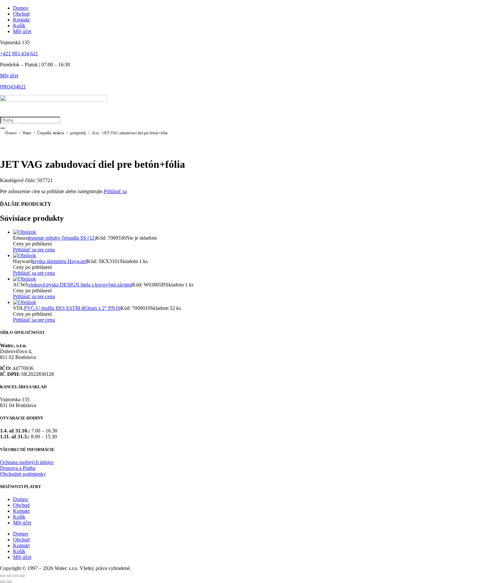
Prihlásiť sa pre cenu (34, 249)
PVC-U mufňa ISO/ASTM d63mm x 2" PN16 (72, 308)
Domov (11, 133)
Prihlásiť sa (115, 191)
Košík (19, 517)
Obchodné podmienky (23, 474)
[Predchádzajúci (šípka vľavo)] (2, 582)
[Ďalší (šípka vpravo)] (9, 582)
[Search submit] (2, 128)
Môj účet (9, 75)
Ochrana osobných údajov (27, 462)
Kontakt (21, 511)
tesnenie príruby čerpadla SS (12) (62, 238)
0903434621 (13, 86)
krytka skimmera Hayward (59, 261)
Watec (27, 133)
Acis (95, 133)
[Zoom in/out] (2, 576)
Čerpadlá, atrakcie (50, 133)
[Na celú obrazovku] (9, 576)
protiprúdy (78, 133)
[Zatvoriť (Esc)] (22, 576)
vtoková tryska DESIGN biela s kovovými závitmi (80, 284)
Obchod (21, 505)
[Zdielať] (15, 576)
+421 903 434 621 (19, 53)
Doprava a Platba (17, 468)
